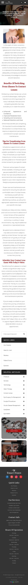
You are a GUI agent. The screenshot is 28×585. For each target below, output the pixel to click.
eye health (7, 413)
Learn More (14, 431)
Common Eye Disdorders (14, 510)
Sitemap (20, 577)
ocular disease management (12, 405)
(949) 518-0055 (16, 525)
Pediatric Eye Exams (14, 505)
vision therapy (8, 389)
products (6, 376)
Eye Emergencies (14, 512)
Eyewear (6, 365)
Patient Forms (8, 360)
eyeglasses (7, 409)
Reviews (6, 355)
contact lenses (8, 393)
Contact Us (14, 454)
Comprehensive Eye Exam (14, 503)
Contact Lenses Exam (14, 507)
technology (7, 385)
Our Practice (7, 345)
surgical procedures (10, 401)
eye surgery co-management (12, 397)
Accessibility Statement (11, 577)
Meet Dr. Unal (8, 350)
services (6, 381)
